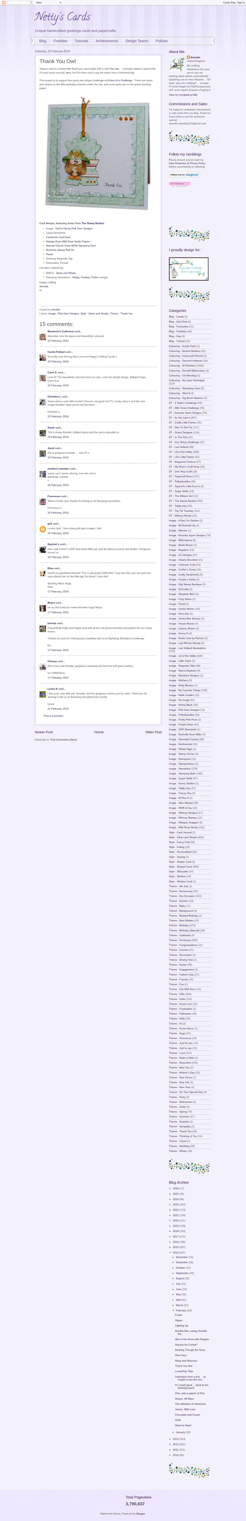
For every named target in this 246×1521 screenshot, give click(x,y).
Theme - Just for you (181, 1043)
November (182, 1262)
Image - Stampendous (181, 763)
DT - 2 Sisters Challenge (183, 403)
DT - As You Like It (179, 417)
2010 (176, 1455)
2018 (176, 1231)
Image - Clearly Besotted (183, 560)
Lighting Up (181, 1325)
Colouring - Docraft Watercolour (187, 370)
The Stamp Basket (92, 223)
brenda (52, 623)
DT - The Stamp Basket (182, 501)
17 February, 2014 (58, 591)
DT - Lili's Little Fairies (181, 457)
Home (99, 732)
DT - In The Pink (178, 437)
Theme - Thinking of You (183, 1136)
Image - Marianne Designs (184, 675)
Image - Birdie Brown (181, 545)
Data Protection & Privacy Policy (187, 163)
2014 (176, 1252)
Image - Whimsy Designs (183, 812)
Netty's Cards (62, 17)
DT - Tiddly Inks (178, 506)
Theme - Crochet (178, 950)
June (179, 1289)
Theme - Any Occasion (182, 896)
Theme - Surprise (179, 1121)
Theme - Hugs (177, 1033)
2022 (176, 1210)
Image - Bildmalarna (180, 540)
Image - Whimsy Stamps (183, 817)
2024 (176, 1199)
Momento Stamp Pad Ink (60, 249)
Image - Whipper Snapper (183, 822)
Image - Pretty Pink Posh (183, 719)
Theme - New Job (179, 1082)
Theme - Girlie (177, 999)
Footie (178, 1315)
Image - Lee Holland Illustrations (187, 648)
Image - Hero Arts (179, 613)
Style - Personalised (180, 852)
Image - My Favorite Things (184, 690)
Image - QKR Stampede (182, 729)
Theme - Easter (178, 964)
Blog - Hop (175, 336)
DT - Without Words (180, 515)
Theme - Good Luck (180, 1004)
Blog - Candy (176, 316)
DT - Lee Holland (178, 447)
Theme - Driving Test (181, 960)
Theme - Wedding (179, 1146)
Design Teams (137, 41)
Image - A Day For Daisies (184, 520)
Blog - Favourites (178, 326)
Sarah (51, 427)
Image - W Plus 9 (179, 798)
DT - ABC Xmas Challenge (184, 408)
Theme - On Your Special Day (186, 1092)
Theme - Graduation (180, 1009)
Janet (51, 448)
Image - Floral (177, 604)
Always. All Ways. (184, 1398)
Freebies (60, 41)
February (181, 1310)
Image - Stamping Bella (182, 773)
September (182, 1273)
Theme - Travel (177, 1141)
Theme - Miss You (179, 1067)
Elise (50, 568)
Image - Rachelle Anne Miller (185, 734)
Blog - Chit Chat (178, 321)
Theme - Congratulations (183, 945)
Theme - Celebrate (180, 935)
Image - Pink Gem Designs (63, 313)
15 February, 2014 (58, 340)
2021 (176, 1215)
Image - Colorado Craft (182, 564)
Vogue (178, 1320)
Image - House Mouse (181, 623)
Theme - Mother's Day (181, 1072)
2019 (176, 1226)
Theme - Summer (179, 1116)
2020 (176, 1220)
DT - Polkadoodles (179, 481)
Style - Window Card (180, 881)
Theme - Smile (177, 1107)
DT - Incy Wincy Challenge (184, 442)
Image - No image (179, 700)
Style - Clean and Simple (94, 313)
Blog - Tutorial (177, 341)
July (178, 1283)
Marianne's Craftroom (61, 331)
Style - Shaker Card (180, 861)
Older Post (153, 732)
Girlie (178, 1420)
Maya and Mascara (186, 1360)
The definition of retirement (190, 1404)
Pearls (49, 254)
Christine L (54, 396)
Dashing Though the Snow (190, 1350)
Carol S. (52, 372)
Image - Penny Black (181, 705)
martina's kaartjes (58, 468)
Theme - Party (177, 1097)
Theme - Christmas (180, 940)
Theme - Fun (176, 984)
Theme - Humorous (180, 1038)
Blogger (140, 1513)
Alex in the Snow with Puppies (192, 1339)
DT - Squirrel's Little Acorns (184, 486)
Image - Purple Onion (181, 724)
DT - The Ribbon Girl (181, 496)
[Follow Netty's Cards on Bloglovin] (184, 176)
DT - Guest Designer (181, 432)
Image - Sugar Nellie (180, 778)
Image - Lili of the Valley (182, 656)
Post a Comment (53, 716)
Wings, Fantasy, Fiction (85, 277)
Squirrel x (53, 544)
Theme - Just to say (180, 1048)
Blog (42, 41)
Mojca (51, 602)
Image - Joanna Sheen (182, 628)
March (180, 1305)
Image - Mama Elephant (182, 670)
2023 (176, 1204)
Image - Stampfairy (180, 768)
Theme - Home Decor (181, 1028)
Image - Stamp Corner (181, 754)
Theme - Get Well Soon (182, 989)
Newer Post (44, 732)
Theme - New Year (179, 1087)
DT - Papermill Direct (181, 476)
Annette (43, 286)
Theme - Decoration (180, 955)
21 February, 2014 (58, 708)
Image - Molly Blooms (181, 685)
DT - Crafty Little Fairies (182, 422)
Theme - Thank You (121, 313)
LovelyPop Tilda (184, 1371)
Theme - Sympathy (180, 1126)
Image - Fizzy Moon (180, 599)
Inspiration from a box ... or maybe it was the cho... (190, 1378)
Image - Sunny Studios (182, 783)
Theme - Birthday (179, 925)
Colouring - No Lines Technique (187, 380)
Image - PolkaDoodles (181, 714)
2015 (176, 1247)
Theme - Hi (175, 1023)
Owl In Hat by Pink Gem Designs (74, 228)
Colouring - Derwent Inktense (185, 360)
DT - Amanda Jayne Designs (185, 413)
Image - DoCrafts (179, 589)
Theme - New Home (180, 1077)
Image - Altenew (178, 530)
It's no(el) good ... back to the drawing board (191, 1386)
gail (50, 523)
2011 (176, 1449)
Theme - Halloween (180, 1013)
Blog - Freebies (177, 331)
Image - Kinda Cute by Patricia (186, 638)
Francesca (54, 496)
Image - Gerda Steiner (181, 609)
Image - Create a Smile (182, 579)
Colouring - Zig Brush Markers (186, 398)
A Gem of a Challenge (119, 80)
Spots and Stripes (66, 273)
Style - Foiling (176, 847)
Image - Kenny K (178, 633)
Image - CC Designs (180, 555)
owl (117, 68)
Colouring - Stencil (179, 393)
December (182, 1257)
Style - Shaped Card (180, 866)
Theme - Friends (178, 979)
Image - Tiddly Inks (180, 788)
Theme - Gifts (177, 994)
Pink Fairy (180, 1355)
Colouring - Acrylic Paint (182, 346)
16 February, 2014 (58, 485)
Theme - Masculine (180, 1062)
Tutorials (81, 41)
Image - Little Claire (180, 661)
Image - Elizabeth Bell (181, 594)
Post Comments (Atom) (63, 739)
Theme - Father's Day (181, 974)
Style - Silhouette (178, 871)
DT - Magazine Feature (182, 462)
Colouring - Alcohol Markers (184, 351)
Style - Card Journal (180, 832)
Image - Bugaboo (179, 550)
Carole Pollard (56, 352)
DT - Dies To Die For (180, 427)
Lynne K (53, 689)
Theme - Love (177, 1053)
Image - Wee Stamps (181, 803)
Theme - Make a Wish (181, 1058)
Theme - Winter (178, 1151)
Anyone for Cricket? (186, 1344)
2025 (176, 1194)
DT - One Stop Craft (180, 471)
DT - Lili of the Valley (180, 452)
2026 (176, 1188)
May (179, 1294)
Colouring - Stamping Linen (184, 388)
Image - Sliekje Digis (180, 749)
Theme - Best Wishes (181, 920)
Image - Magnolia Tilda (182, 665)
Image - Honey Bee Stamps (184, 618)
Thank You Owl (183, 1366)
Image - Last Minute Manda (184, 643)
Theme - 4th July (178, 886)
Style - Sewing (177, 857)
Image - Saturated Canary (184, 739)
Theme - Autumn (178, 901)
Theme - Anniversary (181, 891)
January (181, 1432)
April (179, 1299)
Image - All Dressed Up (182, 525)
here (68, 72)
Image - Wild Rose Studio (183, 827)
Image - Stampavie (180, 759)
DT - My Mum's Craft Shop (184, 466)
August (180, 1278)
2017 (176, 1236)
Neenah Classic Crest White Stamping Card (71, 245)
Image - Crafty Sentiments (184, 574)
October (181, 1267)
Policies (162, 41)
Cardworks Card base (58, 237)
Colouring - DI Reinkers (182, 365)
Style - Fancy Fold (179, 842)
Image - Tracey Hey (180, 793)
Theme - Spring (178, 1111)
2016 (176, 1242)
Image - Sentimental (180, 744)
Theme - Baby (177, 906)
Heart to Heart (183, 1425)
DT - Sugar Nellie (179, 491)
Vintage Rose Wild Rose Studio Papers (68, 241)
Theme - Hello (177, 1018)
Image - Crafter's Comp (182, 569)
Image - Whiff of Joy (180, 808)
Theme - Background (181, 911)
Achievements (107, 41)
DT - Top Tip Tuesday (181, 511)
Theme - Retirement (180, 1102)
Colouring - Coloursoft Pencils (186, 356)
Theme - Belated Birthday (183, 915)
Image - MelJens (178, 680)
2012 (176, 1444)
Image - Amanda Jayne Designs (187, 535)
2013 (176, 1439)
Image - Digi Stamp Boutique (185, 584)
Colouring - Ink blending (182, 375)
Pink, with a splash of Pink (190, 1393)
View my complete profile (183, 95)
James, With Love (185, 1409)
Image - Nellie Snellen (181, 695)
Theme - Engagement (181, 969)
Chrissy (52, 661)
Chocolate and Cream (187, 1414)
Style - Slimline (177, 876)
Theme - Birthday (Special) (184, 930)
